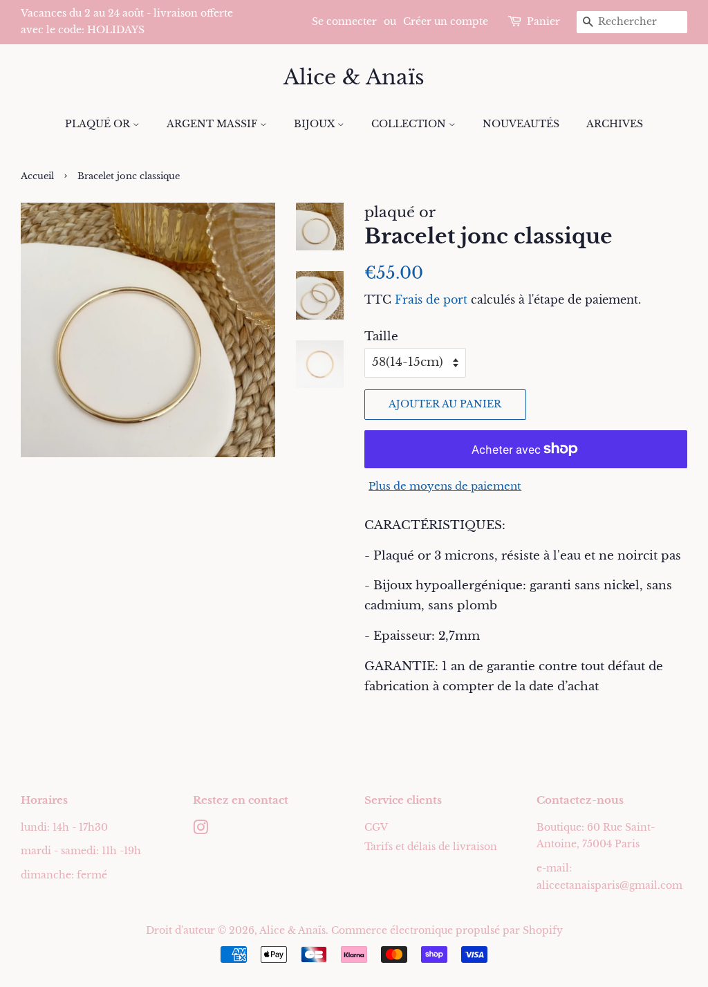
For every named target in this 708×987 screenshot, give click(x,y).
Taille (381, 336)
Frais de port (431, 299)
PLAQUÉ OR (99, 124)
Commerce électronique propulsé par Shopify (447, 930)
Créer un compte (445, 21)
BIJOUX (315, 124)
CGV (376, 827)
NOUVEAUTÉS (521, 124)
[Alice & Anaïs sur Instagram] (200, 830)
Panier (543, 21)
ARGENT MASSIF (213, 124)
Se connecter (344, 21)
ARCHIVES (614, 124)
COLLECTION (410, 124)
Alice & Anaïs (354, 77)
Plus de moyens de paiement (445, 485)
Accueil (37, 176)
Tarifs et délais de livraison (430, 846)
